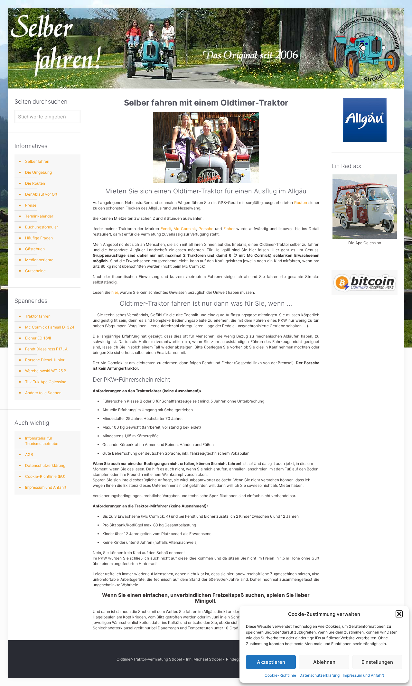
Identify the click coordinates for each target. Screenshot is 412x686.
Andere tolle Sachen (43, 392)
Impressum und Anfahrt (363, 675)
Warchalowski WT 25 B (45, 370)
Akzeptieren (271, 662)
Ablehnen (324, 662)
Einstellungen (377, 662)
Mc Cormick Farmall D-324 (49, 327)
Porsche (206, 228)
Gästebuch (35, 248)
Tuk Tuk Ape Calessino (45, 381)
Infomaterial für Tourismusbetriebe (41, 441)
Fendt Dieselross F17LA (46, 349)
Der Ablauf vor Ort (41, 194)
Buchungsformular (41, 227)
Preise (30, 205)
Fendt (166, 228)
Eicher (229, 228)
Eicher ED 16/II (38, 338)
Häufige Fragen (39, 238)
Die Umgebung (38, 172)
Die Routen (35, 183)
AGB (29, 454)
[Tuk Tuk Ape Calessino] (364, 237)
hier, (115, 292)
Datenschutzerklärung (319, 675)
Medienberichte (39, 259)
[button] (399, 614)
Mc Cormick (184, 228)
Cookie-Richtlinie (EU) (45, 476)
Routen (300, 202)
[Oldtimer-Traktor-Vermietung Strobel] (206, 22)
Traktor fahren (38, 316)
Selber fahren (37, 161)
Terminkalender (39, 216)
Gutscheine (35, 270)
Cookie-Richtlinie (280, 675)
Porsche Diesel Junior (44, 359)
